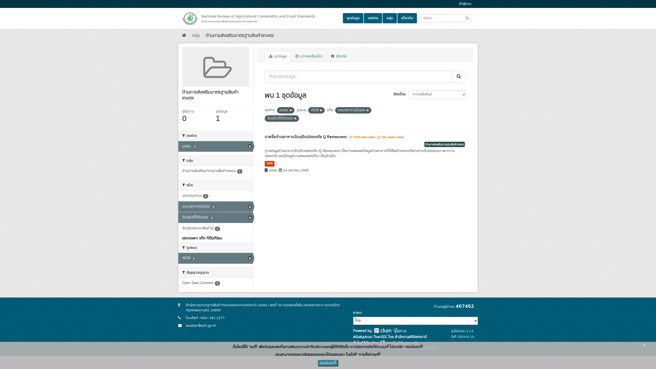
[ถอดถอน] (291, 110)
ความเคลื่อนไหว (310, 56)
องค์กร (373, 18)
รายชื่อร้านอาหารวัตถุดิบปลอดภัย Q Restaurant (306, 137)
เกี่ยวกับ (407, 18)
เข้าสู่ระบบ (465, 4)
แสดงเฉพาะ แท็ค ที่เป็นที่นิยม (202, 238)
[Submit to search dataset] (467, 18)
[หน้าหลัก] (184, 35)
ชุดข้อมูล (353, 18)
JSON (269, 163)
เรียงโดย (399, 94)
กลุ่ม (389, 18)
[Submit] (459, 77)
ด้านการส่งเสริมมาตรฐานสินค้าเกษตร (240, 35)
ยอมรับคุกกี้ (328, 363)
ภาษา (357, 312)
